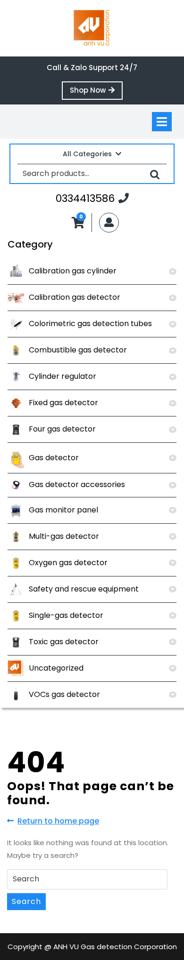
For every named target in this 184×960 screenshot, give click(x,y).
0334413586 (92, 198)
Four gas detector (62, 429)
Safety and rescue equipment (84, 589)
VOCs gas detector (64, 694)
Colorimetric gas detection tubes (90, 323)
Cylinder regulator (62, 376)
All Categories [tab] (87, 154)
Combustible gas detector (78, 349)
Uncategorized (56, 668)
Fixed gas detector (63, 402)
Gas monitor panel (63, 509)
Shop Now (96, 92)
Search (155, 174)
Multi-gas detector (64, 536)
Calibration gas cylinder (73, 270)
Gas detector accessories (77, 484)
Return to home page (58, 821)
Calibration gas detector (74, 297)
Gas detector (54, 457)
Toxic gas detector (64, 641)
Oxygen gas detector (68, 562)
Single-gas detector (66, 615)
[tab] (162, 121)
